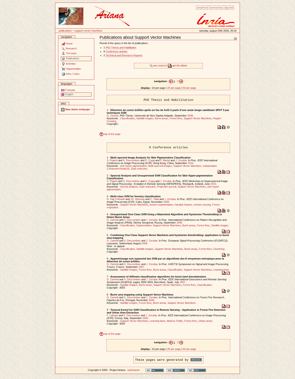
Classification (127, 118)
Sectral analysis (129, 186)
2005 (145, 318)
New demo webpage (77, 109)
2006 (151, 300)
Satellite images (144, 118)
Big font (229, 7)
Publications (65, 30)
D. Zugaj (150, 160)
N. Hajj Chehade (116, 199)
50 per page (189, 88)
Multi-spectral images (160, 165)
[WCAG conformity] (154, 370)
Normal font (216, 7)
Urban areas (205, 320)
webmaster (133, 370)
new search (160, 65)
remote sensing (202, 204)
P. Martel (165, 160)
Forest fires (175, 118)
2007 (141, 267)
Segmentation (143, 225)
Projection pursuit (166, 186)
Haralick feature (183, 204)
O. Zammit (112, 115)
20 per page (174, 88)
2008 (190, 115)
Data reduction (139, 168)
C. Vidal (154, 199)
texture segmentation (161, 204)
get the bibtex (179, 65)
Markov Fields (175, 320)
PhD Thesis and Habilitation (121, 47)
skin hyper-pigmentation (133, 165)
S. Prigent (112, 160)
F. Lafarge (112, 315)
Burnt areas (161, 118)
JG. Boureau (137, 199)
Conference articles (116, 51)
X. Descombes (131, 160)
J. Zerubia (181, 160)
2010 (190, 163)
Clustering (218, 249)
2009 (166, 201)
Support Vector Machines (88, 30)
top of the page (112, 134)
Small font (202, 7)
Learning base (221, 269)
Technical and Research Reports (124, 55)
